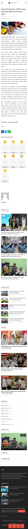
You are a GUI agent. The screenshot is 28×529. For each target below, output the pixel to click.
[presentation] (21, 435)
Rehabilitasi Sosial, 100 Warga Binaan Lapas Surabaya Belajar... (17, 494)
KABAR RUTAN (4, 413)
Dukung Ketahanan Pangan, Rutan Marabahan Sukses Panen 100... (17, 312)
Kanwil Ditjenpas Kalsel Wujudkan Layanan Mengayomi (16, 500)
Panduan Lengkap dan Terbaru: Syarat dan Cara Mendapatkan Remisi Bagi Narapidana (13, 255)
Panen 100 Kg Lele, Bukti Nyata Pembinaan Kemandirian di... (16, 319)
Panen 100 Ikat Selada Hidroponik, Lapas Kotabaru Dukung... (17, 299)
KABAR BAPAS (4, 416)
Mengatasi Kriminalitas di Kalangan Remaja (17, 305)
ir (9, 301)
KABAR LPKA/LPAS (5, 424)
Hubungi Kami (14, 523)
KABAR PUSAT (4, 405)
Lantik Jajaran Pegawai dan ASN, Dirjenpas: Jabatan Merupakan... (13, 392)
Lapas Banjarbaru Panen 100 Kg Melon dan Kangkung (16, 292)
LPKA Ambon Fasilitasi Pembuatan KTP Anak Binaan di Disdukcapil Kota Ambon (12, 278)
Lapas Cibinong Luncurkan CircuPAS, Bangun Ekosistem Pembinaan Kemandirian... (12, 233)
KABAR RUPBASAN (5, 419)
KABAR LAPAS (4, 16)
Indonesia (5, 516)
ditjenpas (3, 202)
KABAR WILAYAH (5, 408)
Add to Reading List (6, 18)
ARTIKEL (3, 421)
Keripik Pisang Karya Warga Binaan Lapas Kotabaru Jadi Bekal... (18, 487)
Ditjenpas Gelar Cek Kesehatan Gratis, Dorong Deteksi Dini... (12, 369)
